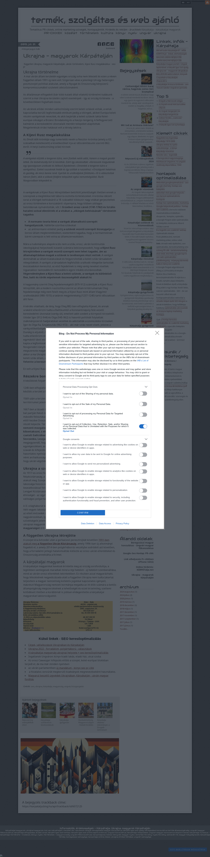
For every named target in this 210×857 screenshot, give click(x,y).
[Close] (158, 334)
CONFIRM (83, 513)
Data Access (105, 523)
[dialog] (105, 428)
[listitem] (105, 386)
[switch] (143, 393)
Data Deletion (87, 523)
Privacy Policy (122, 523)
